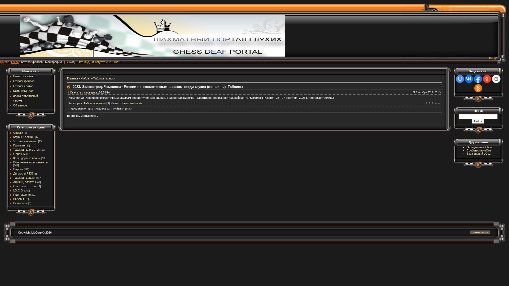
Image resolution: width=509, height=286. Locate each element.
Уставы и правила (25, 141)
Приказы (19, 145)
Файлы (85, 78)
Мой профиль (54, 62)
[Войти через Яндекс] (487, 79)
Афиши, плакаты (24, 182)
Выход (70, 62)
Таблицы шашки (24, 177)
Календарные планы (27, 158)
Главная (72, 78)
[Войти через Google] (496, 79)
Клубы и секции (23, 136)
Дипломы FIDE (23, 173)
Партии (18, 169)
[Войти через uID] (460, 79)
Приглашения (22, 194)
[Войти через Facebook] (478, 79)
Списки (18, 132)
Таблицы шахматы (26, 149)
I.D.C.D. (18, 190)
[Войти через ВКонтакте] (469, 79)
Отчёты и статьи (24, 186)
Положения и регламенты (30, 162)
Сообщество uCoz (479, 150)
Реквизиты (20, 203)
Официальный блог (480, 147)
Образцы (19, 153)
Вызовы (18, 198)
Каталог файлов (32, 62)
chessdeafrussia (131, 103)
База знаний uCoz (479, 153)
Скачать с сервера (82, 92)
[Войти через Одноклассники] (478, 88)
